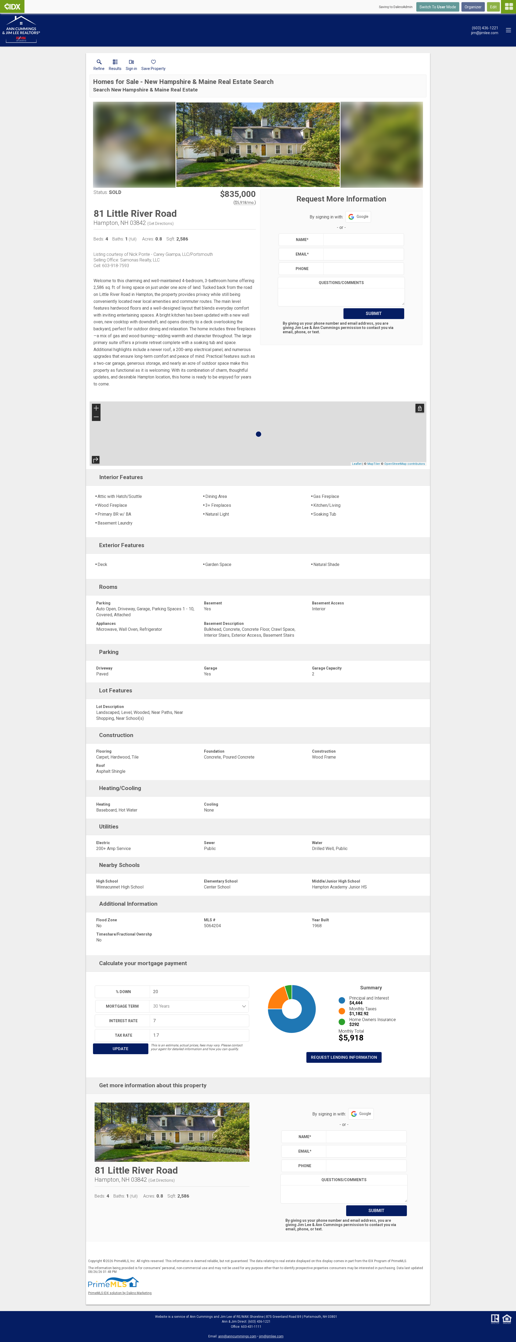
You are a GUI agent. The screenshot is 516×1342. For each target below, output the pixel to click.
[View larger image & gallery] (258, 145)
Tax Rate (123, 1035)
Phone (302, 269)
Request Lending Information (344, 1057)
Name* (302, 240)
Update (120, 1048)
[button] (131, 66)
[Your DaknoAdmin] (12, 6)
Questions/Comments (341, 283)
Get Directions (160, 223)
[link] (99, 66)
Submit (374, 313)
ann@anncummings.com (237, 1336)
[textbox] (362, 240)
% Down (123, 992)
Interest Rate (123, 1021)
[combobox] (197, 1006)
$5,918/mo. (245, 202)
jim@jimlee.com (271, 1336)
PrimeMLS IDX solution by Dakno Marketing (120, 1293)
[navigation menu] (508, 6)
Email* (302, 254)
